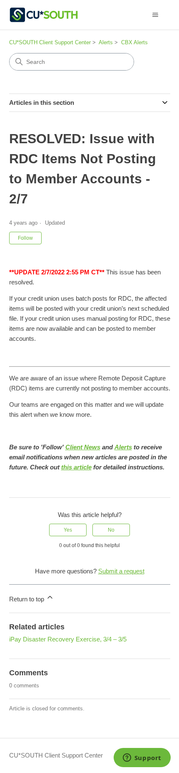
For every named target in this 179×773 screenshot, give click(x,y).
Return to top (27, 599)
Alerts (106, 42)
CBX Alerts (134, 42)
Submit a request (121, 571)
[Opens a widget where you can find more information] (142, 758)
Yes (68, 530)
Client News (82, 447)
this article (76, 467)
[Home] (43, 15)
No (111, 530)
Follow (25, 238)
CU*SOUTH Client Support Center (50, 42)
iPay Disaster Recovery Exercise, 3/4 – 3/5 (68, 639)
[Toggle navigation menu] (155, 15)
